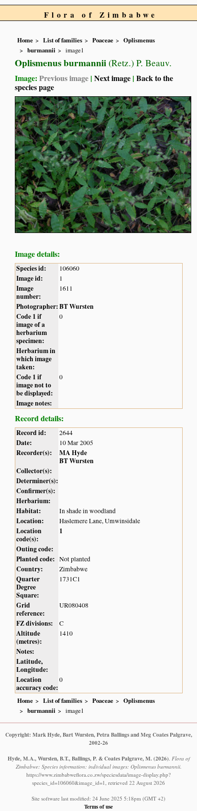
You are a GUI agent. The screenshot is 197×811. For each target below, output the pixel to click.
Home (25, 40)
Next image (112, 77)
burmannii (41, 50)
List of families (62, 40)
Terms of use (98, 806)
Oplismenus (139, 40)
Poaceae (102, 40)
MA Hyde (73, 452)
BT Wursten (76, 306)
